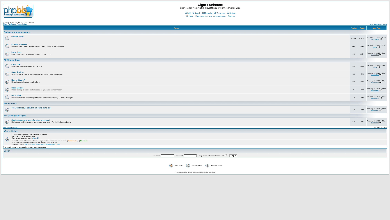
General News (17, 37)
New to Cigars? (18, 80)
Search (197, 13)
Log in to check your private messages (211, 16)
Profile (191, 16)
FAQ (189, 13)
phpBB (184, 172)
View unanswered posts (378, 24)
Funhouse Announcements (17, 32)
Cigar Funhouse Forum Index (15, 24)
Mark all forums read (10, 127)
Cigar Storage (17, 88)
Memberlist (208, 13)
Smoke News (10, 103)
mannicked (375, 55)
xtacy (375, 47)
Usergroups (220, 13)
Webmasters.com (194, 172)
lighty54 (36, 138)
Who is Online (11, 131)
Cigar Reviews (17, 72)
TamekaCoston (50, 144)
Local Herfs (16, 52)
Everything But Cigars (15, 116)
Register (232, 13)
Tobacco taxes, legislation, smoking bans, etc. (31, 108)
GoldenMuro (375, 39)
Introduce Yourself (19, 44)
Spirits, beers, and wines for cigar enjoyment (30, 120)
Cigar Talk (15, 64)
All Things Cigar (12, 60)
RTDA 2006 (16, 96)
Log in (232, 16)
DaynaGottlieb (30, 144)
